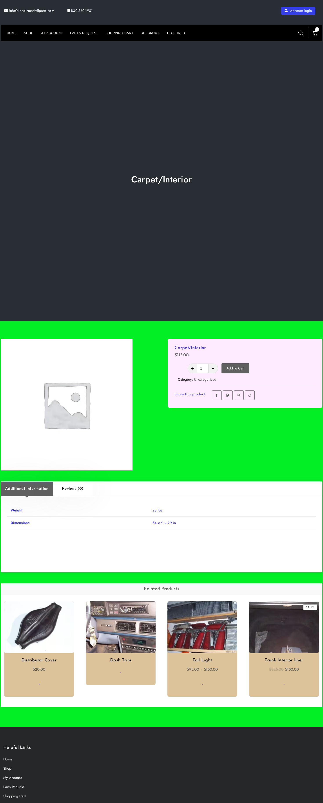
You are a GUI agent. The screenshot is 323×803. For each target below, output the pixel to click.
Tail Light (202, 660)
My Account (51, 33)
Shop (28, 33)
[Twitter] (228, 395)
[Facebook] (217, 395)
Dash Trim (120, 660)
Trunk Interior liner (284, 660)
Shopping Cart (119, 33)
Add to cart (235, 368)
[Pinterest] (239, 395)
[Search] (300, 32)
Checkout (150, 33)
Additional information (27, 489)
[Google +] (250, 395)
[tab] (27, 489)
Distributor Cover (39, 660)
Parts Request (84, 33)
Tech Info (176, 33)
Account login (300, 10)
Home (12, 33)
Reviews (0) (72, 489)
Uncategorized (205, 379)
